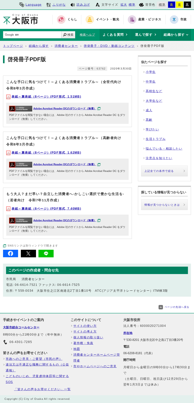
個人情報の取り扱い (88, 337)
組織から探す (39, 45)
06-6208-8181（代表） (138, 353)
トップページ (13, 45)
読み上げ (83, 4)
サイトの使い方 (85, 325)
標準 (132, 4)
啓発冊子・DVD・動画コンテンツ (109, 45)
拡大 (123, 4)
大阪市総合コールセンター (21, 327)
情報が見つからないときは (162, 204)
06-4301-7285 (20, 342)
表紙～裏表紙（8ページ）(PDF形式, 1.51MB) (46, 96)
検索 (70, 34)
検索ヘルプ (87, 34)
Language (34, 4)
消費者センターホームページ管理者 (96, 357)
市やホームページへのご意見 (95, 366)
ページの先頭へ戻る (177, 307)
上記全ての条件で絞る (159, 170)
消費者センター (66, 45)
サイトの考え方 (85, 331)
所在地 (127, 333)
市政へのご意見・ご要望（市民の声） (34, 358)
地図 (76, 349)
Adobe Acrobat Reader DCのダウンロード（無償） (64, 108)
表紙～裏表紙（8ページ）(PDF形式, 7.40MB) (46, 208)
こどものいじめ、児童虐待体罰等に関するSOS (37, 379)
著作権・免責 (83, 343)
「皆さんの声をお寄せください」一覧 (42, 389)
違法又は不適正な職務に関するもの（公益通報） (37, 367)
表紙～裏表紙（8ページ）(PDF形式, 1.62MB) (46, 152)
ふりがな (59, 4)
